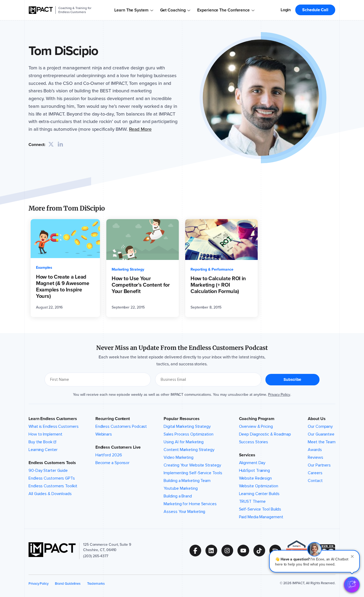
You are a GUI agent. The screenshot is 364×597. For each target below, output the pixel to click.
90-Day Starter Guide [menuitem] (48, 470)
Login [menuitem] (286, 10)
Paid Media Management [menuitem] (261, 517)
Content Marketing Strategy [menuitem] (189, 449)
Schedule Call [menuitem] (315, 10)
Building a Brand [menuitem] (178, 496)
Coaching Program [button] (256, 418)
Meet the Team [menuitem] (321, 442)
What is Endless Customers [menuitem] (54, 426)
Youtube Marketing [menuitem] (180, 488)
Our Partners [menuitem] (319, 465)
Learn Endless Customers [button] (53, 418)
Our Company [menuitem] (320, 426)
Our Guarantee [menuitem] (321, 434)
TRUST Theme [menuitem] (252, 501)
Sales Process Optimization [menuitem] (188, 434)
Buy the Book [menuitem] (40, 442)
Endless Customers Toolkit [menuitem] (53, 486)
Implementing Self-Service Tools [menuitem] (193, 473)
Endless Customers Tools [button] (52, 462)
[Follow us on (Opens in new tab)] (197, 550)
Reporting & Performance (212, 269)
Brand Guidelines (67, 583)
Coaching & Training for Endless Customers (74, 10)
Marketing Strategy (128, 269)
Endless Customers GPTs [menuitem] (52, 478)
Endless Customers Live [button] (118, 447)
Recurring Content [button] (112, 418)
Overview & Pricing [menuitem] (256, 426)
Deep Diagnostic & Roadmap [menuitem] (265, 434)
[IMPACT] (41, 10)
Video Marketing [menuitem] (178, 457)
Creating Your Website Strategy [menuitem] (192, 465)
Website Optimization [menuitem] (258, 486)
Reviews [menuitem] (315, 457)
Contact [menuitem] (315, 480)
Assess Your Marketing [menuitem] (184, 511)
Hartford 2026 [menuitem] (108, 455)
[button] (314, 561)
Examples (44, 267)
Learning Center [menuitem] (43, 449)
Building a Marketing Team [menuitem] (187, 480)
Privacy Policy (279, 394)
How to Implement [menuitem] (45, 434)
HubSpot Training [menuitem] (254, 470)
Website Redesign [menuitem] (255, 478)
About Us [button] (316, 418)
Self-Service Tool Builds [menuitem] (260, 509)
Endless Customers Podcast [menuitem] (121, 426)
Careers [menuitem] (315, 473)
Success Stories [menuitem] (253, 442)
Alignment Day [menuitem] (252, 462)
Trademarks (96, 583)
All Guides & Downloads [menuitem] (50, 493)
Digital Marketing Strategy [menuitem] (187, 426)
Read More (140, 129)
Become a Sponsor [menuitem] (112, 462)
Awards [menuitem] (315, 449)
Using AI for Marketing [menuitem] (184, 442)
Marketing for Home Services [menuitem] (190, 504)
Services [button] (247, 455)
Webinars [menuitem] (103, 434)
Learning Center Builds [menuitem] (259, 493)
